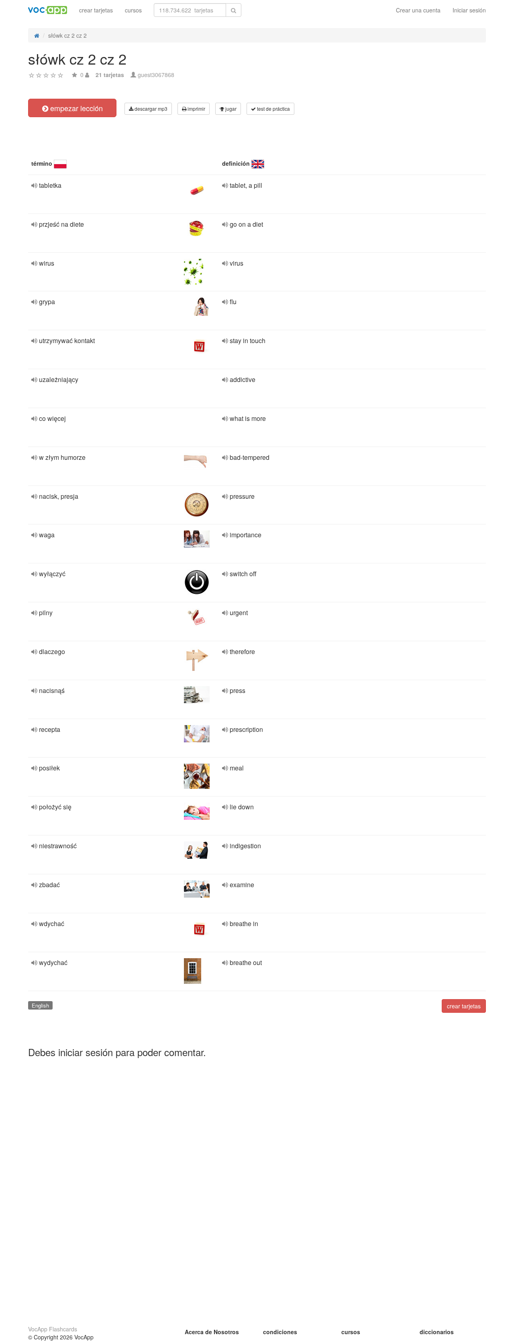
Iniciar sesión (469, 10)
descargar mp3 (150, 108)
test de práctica (273, 108)
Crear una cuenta (418, 10)
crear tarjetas (96, 10)
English (40, 1005)
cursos (133, 10)
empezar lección (75, 108)
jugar (230, 108)
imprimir (195, 108)
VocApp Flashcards (52, 1329)
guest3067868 (156, 75)
